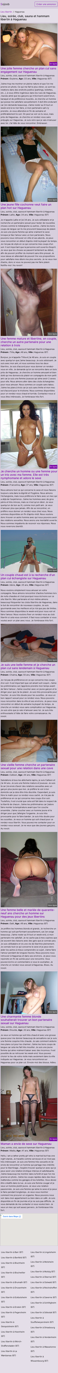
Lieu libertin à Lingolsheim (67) (43, 1254)
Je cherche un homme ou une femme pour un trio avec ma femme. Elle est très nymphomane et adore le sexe (29, 475)
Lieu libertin (6, 11)
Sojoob (5, 4)
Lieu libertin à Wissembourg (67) (39, 1358)
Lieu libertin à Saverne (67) (44, 1297)
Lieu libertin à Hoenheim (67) (13, 1334)
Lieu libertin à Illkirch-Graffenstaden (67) (11, 1343)
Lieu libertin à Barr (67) (12, 1252)
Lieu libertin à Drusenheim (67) (13, 1289)
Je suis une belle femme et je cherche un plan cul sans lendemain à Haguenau (28, 666)
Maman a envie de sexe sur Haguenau (26, 1143)
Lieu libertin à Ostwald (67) (43, 1282)
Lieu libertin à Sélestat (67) (43, 1312)
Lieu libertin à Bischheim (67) (13, 1265)
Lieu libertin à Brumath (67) (14, 1282)
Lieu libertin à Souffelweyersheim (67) (42, 1320)
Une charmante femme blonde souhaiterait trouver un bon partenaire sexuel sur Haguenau (26, 1020)
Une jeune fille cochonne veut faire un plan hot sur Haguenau (26, 206)
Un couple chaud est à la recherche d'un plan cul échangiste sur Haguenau (28, 576)
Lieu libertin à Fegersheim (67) (13, 1314)
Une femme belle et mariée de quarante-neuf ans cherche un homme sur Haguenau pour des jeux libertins (28, 913)
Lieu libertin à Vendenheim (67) (43, 1339)
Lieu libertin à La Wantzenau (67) (9, 1353)
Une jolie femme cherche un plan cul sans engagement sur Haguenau (28, 70)
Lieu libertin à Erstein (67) (13, 1307)
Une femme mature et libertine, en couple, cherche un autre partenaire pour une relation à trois (29, 342)
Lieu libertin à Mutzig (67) (43, 1271)
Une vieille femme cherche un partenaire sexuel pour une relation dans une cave (28, 766)
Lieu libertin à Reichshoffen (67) (44, 1289)
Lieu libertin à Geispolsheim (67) (9, 1324)
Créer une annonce (46, 4)
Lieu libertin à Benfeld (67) (13, 1257)
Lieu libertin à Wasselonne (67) (43, 1349)
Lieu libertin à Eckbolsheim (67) (14, 1299)
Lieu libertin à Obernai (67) (43, 1277)
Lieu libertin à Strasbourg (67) (43, 1329)
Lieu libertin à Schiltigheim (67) (43, 1304)
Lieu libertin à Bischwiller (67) (13, 1274)
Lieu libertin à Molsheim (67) (42, 1264)
